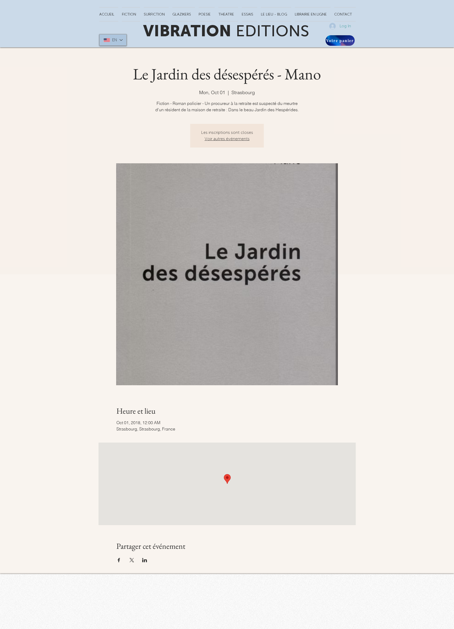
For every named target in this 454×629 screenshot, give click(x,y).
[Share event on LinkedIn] (144, 560)
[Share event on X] (131, 560)
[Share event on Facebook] (118, 560)
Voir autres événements (227, 138)
